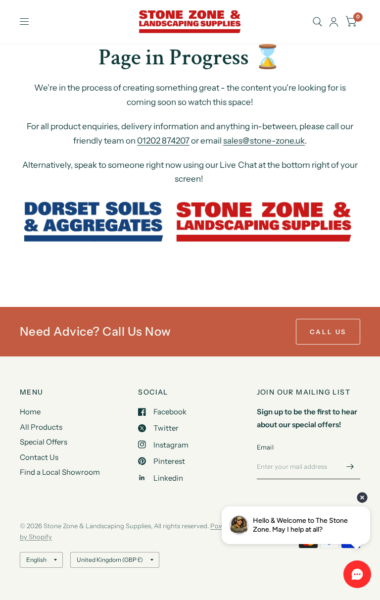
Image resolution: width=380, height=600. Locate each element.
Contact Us (39, 457)
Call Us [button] (328, 332)
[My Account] (334, 22)
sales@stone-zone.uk (264, 141)
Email (265, 447)
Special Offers (43, 442)
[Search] (317, 22)
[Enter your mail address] (350, 466)
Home (30, 411)
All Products (41, 427)
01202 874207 (163, 141)
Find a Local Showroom (60, 472)
